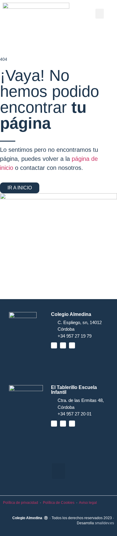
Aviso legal (88, 503)
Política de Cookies (58, 503)
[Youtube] (63, 345)
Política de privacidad (20, 503)
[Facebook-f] (54, 345)
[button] (99, 14)
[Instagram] (72, 345)
